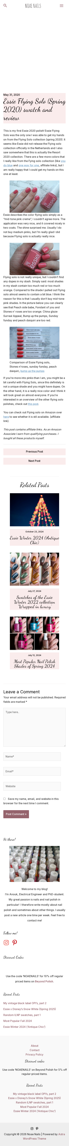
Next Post (34, 460)
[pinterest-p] (15, 943)
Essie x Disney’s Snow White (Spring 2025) (29, 1009)
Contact (35, 1050)
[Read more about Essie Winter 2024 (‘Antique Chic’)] (34, 509)
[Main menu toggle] (62, 6)
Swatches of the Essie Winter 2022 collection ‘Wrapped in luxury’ (34, 602)
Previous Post (34, 451)
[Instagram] (31, 1128)
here (6, 416)
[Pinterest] (37, 1128)
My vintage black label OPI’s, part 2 (24, 1003)
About (34, 1045)
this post (33, 404)
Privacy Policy (34, 1054)
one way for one (29, 165)
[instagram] (7, 943)
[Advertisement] (34, 48)
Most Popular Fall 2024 (17, 1021)
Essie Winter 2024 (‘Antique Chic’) (34, 540)
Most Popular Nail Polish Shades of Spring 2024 (34, 664)
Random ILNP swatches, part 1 (22, 1015)
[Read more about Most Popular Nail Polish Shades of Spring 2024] (34, 633)
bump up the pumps (32, 371)
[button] (5, 5)
